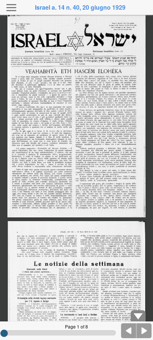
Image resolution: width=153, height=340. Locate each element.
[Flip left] (129, 330)
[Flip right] (144, 330)
